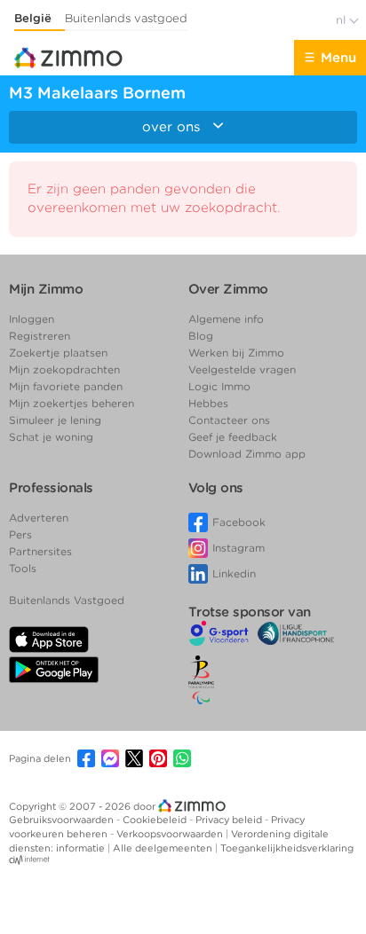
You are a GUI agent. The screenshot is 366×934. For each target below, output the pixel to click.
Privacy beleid (230, 819)
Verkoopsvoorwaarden (171, 834)
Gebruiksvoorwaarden (62, 819)
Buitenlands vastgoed (126, 18)
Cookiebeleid (156, 819)
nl (342, 20)
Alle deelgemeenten (164, 848)
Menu (338, 58)
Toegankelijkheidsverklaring (287, 848)
